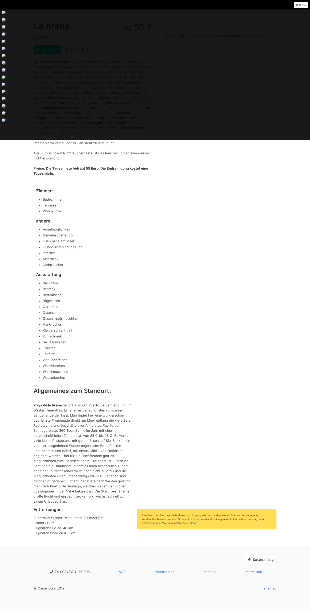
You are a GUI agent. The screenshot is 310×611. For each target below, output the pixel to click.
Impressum (253, 572)
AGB (122, 572)
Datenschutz (164, 572)
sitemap (270, 588)
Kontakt (210, 572)
